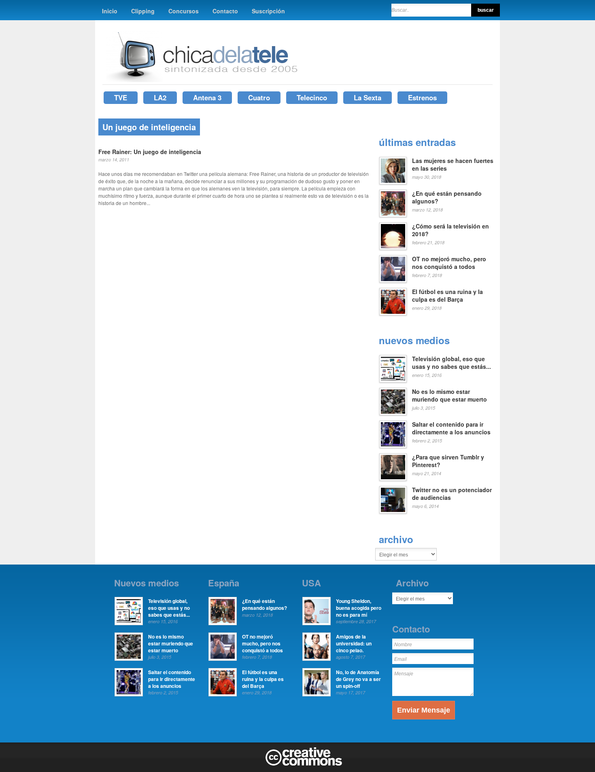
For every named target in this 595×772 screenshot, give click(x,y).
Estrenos (422, 97)
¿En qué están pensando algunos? (447, 197)
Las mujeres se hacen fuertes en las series (452, 165)
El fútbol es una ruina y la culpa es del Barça (447, 296)
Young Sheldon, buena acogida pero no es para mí (358, 607)
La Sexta (367, 97)
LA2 (160, 97)
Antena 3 (207, 97)
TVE (120, 97)
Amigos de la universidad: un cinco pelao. (354, 643)
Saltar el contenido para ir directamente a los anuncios (451, 428)
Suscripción (268, 11)
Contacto (225, 11)
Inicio (109, 11)
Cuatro (259, 97)
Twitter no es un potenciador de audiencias (452, 494)
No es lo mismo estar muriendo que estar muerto (449, 395)
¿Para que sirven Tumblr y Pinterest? (448, 461)
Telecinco (312, 97)
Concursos (183, 11)
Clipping (143, 11)
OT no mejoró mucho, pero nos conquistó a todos (449, 263)
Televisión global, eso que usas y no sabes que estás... (451, 363)
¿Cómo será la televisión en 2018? (450, 230)
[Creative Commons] (304, 764)
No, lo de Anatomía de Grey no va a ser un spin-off (358, 679)
